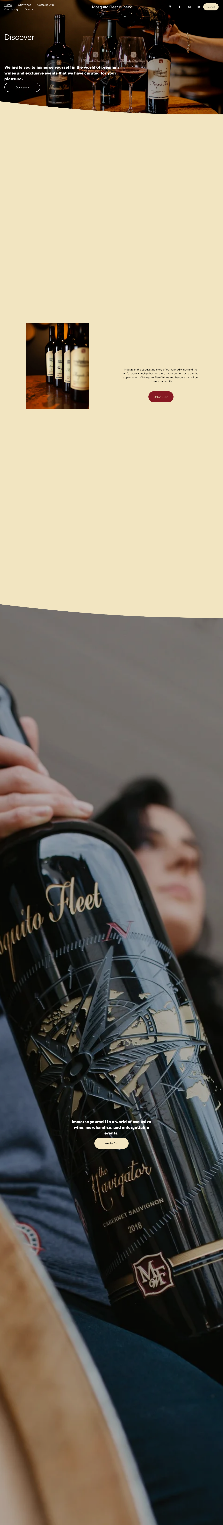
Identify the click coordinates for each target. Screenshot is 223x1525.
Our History (11, 9)
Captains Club (46, 5)
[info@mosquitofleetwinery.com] (189, 6)
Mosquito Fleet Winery (111, 6)
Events (29, 9)
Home (8, 5)
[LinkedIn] (198, 6)
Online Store (161, 397)
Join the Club (111, 1143)
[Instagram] (170, 6)
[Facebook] (179, 6)
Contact (211, 6)
